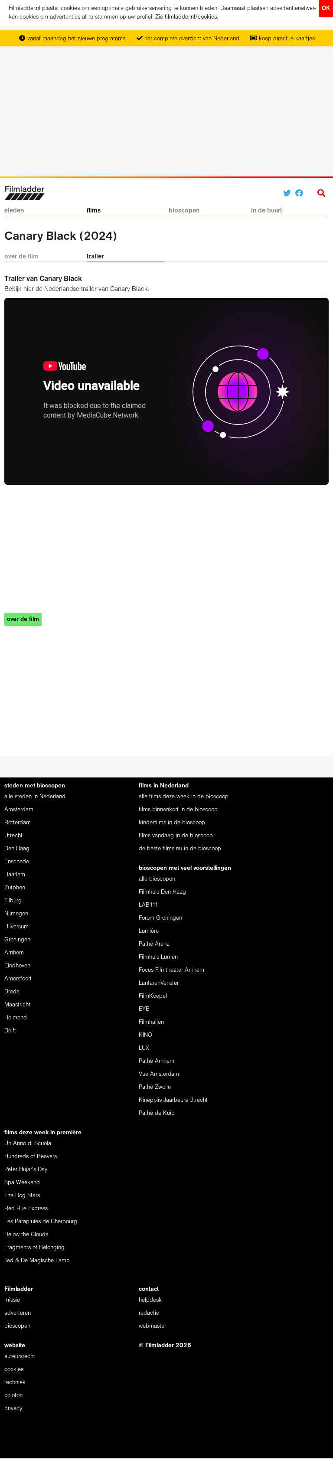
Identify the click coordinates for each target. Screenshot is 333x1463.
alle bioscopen (157, 879)
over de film (21, 256)
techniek (15, 1382)
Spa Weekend (22, 1182)
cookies (13, 1369)
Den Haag (16, 848)
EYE (144, 1009)
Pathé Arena (154, 944)
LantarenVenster (159, 983)
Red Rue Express (26, 1208)
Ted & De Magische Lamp (37, 1260)
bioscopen (184, 210)
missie (12, 1300)
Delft (10, 1031)
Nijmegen (16, 913)
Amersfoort (18, 978)
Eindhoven (17, 965)
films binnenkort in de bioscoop (178, 809)
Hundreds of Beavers (30, 1156)
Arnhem (14, 952)
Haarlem (14, 874)
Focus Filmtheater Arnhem (171, 970)
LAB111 (148, 905)
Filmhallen (151, 1022)
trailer (95, 256)
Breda (12, 991)
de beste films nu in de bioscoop (180, 848)
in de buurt (266, 210)
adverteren (17, 1313)
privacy (13, 1408)
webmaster (152, 1326)
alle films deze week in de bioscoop (184, 796)
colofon (13, 1395)
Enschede (16, 861)
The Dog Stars (22, 1195)
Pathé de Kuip (157, 1113)
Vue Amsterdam (159, 1074)
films (94, 210)
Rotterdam (17, 822)
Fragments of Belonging (34, 1247)
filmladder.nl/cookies (191, 17)
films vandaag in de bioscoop (176, 835)
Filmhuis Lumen (158, 957)
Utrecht (13, 835)
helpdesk (150, 1300)
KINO (145, 1035)
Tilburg (13, 900)
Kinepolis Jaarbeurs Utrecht (173, 1100)
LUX (144, 1048)
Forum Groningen (160, 918)
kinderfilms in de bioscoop (172, 822)
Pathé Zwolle (155, 1087)
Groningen (17, 939)
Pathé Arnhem (156, 1061)
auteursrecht (19, 1356)
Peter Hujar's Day (25, 1169)
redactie (149, 1313)
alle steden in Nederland (34, 796)
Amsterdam (18, 809)
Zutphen (14, 887)
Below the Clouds (26, 1234)
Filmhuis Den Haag (162, 892)
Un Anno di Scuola (27, 1143)
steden (14, 210)
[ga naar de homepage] (24, 192)
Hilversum (16, 926)
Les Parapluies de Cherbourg (40, 1221)
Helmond (15, 1018)
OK (326, 8)
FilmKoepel (153, 996)
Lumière (149, 931)
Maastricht (17, 1005)
